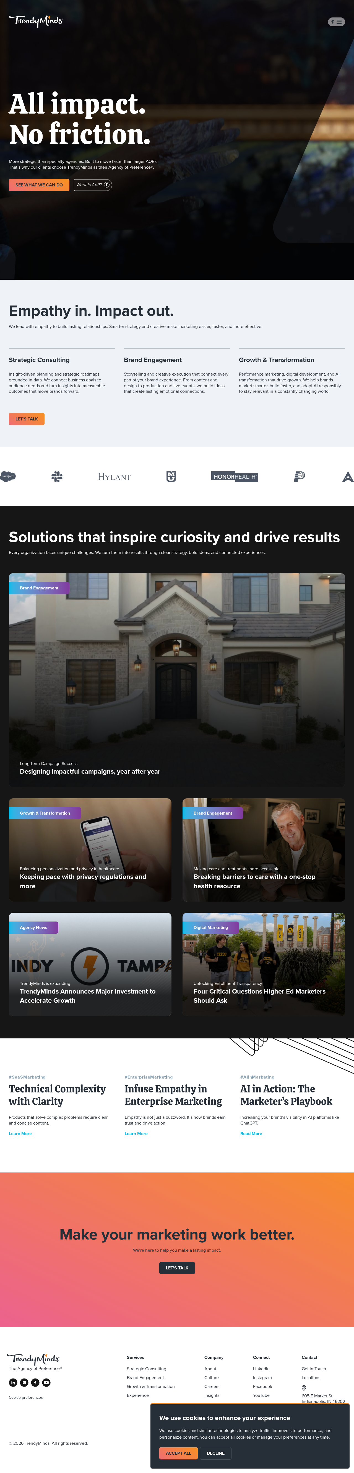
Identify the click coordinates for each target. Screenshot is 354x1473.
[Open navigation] (336, 21)
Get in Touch (314, 1369)
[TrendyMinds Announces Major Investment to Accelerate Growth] (90, 964)
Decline (216, 1453)
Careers (211, 1386)
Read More (251, 1133)
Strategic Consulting (146, 1369)
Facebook (262, 1386)
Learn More (20, 1133)
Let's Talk (177, 1268)
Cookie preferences (26, 1397)
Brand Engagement (145, 1377)
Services (135, 1357)
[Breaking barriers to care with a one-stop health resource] (264, 850)
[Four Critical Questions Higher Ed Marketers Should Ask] (264, 964)
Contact (309, 1357)
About (210, 1369)
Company (213, 1357)
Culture (211, 1377)
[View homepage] (36, 22)
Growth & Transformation (151, 1386)
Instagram (262, 1377)
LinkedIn (261, 1369)
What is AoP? (89, 185)
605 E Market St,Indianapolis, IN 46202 (323, 1398)
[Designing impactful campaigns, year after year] (177, 680)
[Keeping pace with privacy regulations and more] (90, 850)
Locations (311, 1377)
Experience (138, 1395)
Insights (211, 1395)
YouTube (261, 1395)
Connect (261, 1357)
